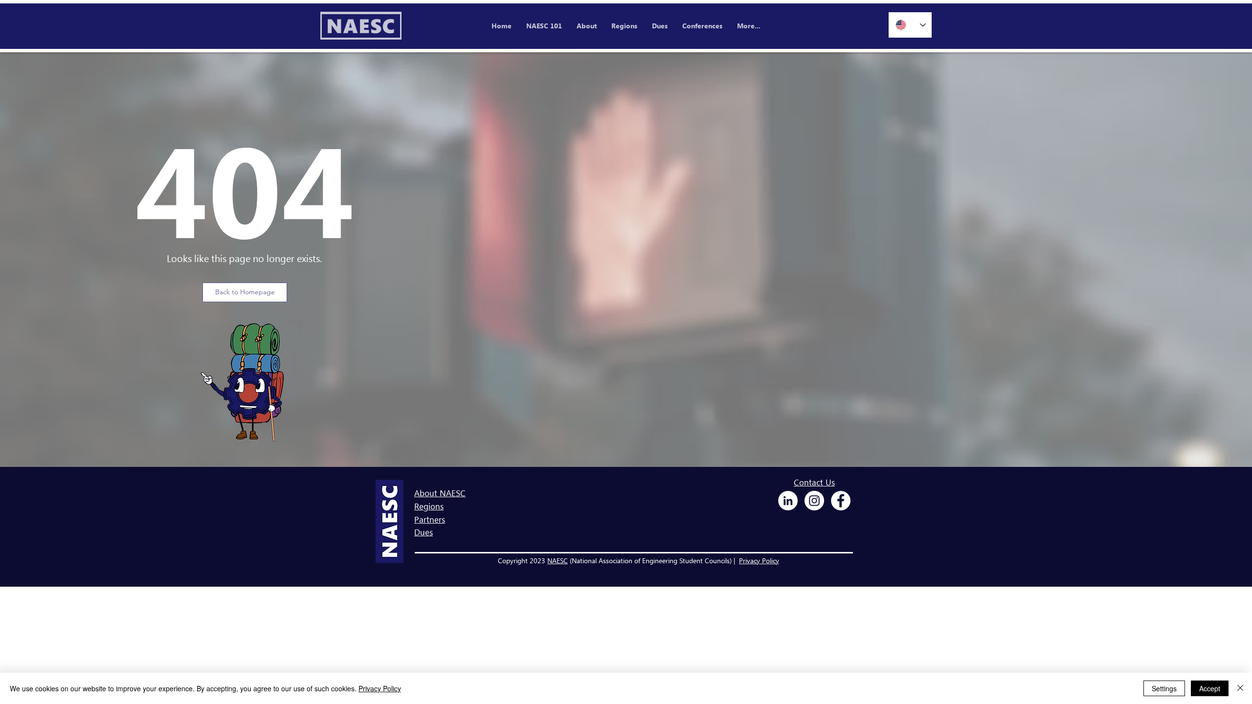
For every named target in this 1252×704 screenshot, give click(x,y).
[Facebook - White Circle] (840, 500)
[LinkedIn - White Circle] (788, 500)
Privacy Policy (759, 560)
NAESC (557, 560)
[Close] (1240, 688)
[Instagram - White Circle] (814, 500)
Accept (1209, 688)
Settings (1164, 688)
